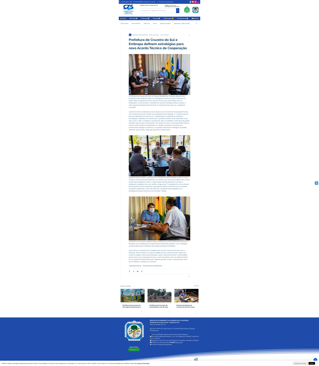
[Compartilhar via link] (142, 271)
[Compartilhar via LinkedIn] (137, 271)
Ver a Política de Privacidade (142, 363)
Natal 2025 (147, 23)
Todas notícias (124, 23)
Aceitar (312, 363)
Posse (155, 23)
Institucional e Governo (135, 265)
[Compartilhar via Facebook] (129, 271)
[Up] (315, 360)
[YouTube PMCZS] (192, 2)
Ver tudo (196, 285)
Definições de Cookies (300, 363)
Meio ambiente (136, 23)
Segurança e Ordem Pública (182, 23)
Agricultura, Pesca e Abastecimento (152, 265)
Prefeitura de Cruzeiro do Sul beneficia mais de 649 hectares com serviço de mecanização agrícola (159, 306)
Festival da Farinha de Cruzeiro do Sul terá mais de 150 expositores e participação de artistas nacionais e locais (185, 306)
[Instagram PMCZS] (195, 2)
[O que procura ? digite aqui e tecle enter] (177, 10)
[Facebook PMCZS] (190, 2)
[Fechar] (317, 363)
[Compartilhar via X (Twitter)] (133, 271)
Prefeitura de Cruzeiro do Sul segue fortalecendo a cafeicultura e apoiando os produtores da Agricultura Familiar (132, 306)
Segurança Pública (165, 23)
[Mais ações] (189, 35)
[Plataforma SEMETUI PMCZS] (198, 2)
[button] (133, 18)
